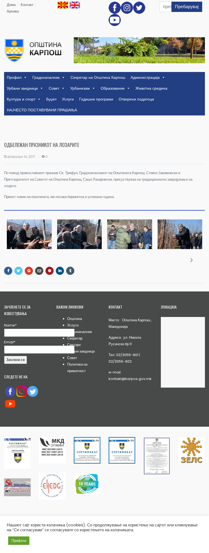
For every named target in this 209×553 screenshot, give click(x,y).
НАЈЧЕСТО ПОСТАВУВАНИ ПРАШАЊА (42, 110)
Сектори (74, 344)
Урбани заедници (22, 88)
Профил (14, 77)
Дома (11, 4)
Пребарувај (187, 7)
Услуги (68, 99)
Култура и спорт (21, 99)
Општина (74, 318)
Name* (10, 325)
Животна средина (151, 88)
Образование (113, 88)
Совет (54, 88)
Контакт (27, 4)
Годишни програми (96, 99)
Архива (13, 11)
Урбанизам (80, 88)
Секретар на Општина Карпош (97, 77)
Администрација (145, 77)
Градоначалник (46, 77)
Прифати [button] (18, 540)
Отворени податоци (136, 99)
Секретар (74, 338)
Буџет (51, 99)
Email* (9, 342)
